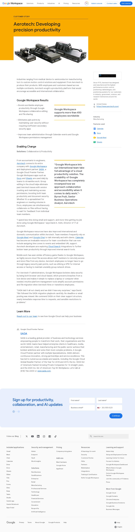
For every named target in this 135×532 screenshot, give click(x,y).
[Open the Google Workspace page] (13, 3)
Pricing (66, 3)
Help (65, 522)
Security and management (42, 447)
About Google (40, 522)
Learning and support (115, 447)
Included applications (15, 447)
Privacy (21, 522)
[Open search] (87, 3)
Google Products (54, 522)
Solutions (30, 3)
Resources (76, 3)
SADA (23, 333)
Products (40, 3)
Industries (51, 3)
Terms (30, 522)
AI (59, 3)
